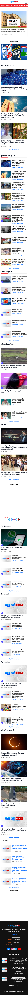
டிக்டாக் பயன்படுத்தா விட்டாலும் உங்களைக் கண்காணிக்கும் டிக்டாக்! (18, 583)
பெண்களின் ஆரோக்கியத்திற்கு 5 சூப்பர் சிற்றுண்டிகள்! (19, 706)
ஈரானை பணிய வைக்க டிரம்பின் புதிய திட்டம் (17, 310)
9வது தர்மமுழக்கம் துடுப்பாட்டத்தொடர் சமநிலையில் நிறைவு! (17, 625)
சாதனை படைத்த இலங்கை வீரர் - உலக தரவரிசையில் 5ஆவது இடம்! (19, 651)
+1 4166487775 (16, 937)
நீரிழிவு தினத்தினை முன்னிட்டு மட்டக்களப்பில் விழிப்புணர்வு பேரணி (18, 858)
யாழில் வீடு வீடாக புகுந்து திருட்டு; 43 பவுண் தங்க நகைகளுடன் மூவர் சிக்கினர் (19, 228)
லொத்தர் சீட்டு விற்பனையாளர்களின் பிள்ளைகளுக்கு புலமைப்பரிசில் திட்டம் (13, 30)
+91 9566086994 (15, 942)
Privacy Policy (14, 934)
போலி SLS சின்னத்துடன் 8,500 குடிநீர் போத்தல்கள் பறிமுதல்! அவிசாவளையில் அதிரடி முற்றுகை (18, 163)
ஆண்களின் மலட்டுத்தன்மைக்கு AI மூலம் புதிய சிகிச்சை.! (19, 557)
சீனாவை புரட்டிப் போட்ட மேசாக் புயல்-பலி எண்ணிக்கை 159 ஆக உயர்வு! (19, 300)
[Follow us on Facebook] (12, 519)
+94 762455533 (16, 939)
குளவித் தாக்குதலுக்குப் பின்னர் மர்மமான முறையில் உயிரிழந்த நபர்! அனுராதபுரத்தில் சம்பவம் (18, 196)
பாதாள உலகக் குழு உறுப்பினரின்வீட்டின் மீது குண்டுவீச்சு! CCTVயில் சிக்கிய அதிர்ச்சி (18, 251)
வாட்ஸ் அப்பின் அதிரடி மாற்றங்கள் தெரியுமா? (17, 569)
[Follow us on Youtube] (19, 519)
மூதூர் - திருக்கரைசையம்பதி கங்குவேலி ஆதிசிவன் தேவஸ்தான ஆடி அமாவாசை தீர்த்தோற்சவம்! (19, 880)
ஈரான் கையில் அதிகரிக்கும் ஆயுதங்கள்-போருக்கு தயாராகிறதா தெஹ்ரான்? (19, 289)
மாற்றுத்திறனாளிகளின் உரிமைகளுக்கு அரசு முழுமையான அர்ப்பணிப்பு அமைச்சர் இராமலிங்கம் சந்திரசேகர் (18, 218)
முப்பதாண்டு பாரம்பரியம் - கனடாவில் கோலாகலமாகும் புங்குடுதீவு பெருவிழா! (19, 261)
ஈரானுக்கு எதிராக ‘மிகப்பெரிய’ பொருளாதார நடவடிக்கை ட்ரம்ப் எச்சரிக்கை (19, 333)
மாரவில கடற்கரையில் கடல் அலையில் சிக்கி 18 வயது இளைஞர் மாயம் (18, 206)
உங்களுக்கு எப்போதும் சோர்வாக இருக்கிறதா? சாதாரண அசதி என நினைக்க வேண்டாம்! (19, 720)
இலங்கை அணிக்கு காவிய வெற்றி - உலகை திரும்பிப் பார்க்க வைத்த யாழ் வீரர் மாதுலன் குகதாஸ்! (18, 639)
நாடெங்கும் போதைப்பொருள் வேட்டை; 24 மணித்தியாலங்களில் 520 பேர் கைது (19, 847)
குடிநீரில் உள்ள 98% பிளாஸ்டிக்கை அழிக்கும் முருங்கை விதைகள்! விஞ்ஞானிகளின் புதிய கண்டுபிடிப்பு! (18, 694)
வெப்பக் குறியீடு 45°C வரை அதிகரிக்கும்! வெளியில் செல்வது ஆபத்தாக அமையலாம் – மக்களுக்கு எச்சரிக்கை (19, 174)
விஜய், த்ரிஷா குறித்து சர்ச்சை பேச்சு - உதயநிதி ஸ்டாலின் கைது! (19, 413)
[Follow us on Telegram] (9, 519)
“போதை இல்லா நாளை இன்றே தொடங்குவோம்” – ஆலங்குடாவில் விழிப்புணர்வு (19, 239)
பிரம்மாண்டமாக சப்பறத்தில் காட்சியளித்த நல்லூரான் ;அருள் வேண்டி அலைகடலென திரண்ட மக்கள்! (19, 869)
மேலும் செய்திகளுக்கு (14, 149)
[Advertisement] (14, 501)
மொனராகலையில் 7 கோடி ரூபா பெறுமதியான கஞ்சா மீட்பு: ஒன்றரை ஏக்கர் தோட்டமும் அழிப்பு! (18, 185)
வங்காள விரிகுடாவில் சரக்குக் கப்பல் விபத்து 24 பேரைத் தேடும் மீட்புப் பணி (19, 278)
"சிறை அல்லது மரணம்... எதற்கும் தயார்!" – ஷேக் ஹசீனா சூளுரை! (18, 400)
